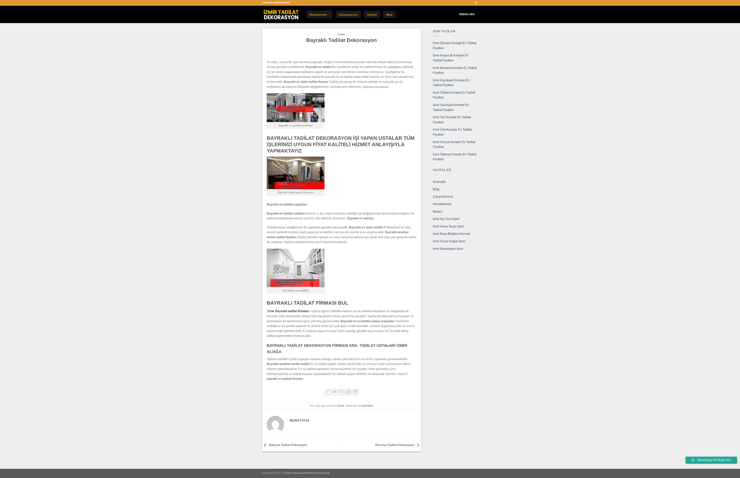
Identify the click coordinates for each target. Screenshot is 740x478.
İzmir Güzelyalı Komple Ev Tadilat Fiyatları (451, 107)
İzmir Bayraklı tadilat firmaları (288, 311)
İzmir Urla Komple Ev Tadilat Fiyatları (452, 132)
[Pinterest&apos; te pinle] (349, 392)
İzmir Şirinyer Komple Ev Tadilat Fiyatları (454, 45)
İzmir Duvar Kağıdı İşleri (449, 241)
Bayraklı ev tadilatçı (360, 218)
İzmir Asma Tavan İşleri (448, 226)
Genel (342, 34)
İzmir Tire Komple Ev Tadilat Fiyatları (452, 120)
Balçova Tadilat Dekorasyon (287, 445)
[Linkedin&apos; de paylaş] (355, 392)
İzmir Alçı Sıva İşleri (446, 219)
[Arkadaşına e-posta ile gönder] (342, 392)
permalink (367, 405)
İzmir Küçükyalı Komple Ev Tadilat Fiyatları (451, 83)
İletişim (372, 14)
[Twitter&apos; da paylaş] (335, 392)
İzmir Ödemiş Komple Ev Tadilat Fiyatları (454, 157)
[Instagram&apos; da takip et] (476, 3)
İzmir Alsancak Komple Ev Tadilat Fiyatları (450, 58)
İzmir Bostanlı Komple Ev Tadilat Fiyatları (455, 70)
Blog (389, 14)
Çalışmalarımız (348, 14)
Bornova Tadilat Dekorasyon (395, 445)
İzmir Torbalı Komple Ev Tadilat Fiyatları (454, 95)
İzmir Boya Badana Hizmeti (451, 233)
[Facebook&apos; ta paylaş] (328, 392)
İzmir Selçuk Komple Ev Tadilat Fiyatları (454, 144)
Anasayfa (439, 181)
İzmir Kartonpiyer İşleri (448, 248)
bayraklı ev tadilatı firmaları (285, 378)
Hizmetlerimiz (318, 14)
